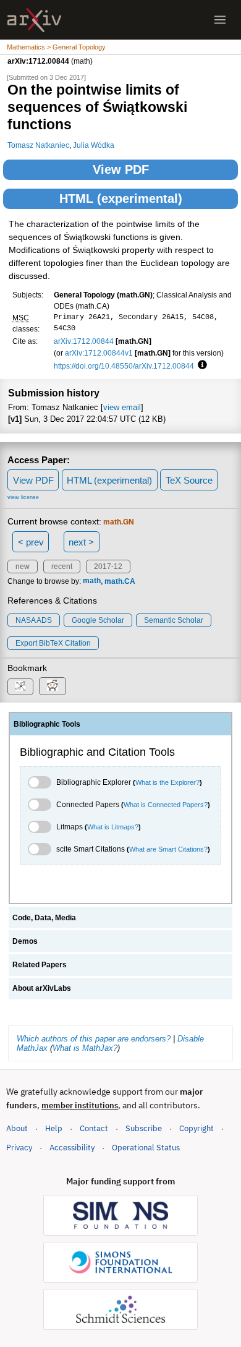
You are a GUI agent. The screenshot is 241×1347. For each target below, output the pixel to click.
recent (61, 566)
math (92, 581)
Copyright (196, 1128)
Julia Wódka (93, 145)
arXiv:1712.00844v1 (99, 353)
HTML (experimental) (120, 198)
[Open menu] (220, 19)
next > (81, 542)
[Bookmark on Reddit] (52, 686)
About (17, 1128)
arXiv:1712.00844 (84, 341)
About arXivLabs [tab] (41, 988)
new (22, 566)
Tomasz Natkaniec (38, 145)
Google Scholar (98, 620)
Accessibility (72, 1147)
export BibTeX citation (53, 643)
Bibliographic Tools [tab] (47, 724)
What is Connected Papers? (166, 804)
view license (23, 497)
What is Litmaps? (112, 827)
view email (122, 407)
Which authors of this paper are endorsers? (94, 1038)
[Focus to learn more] (200, 365)
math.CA (119, 581)
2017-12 (108, 566)
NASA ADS (33, 620)
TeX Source (189, 480)
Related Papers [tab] (39, 965)
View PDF (121, 169)
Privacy (19, 1147)
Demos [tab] (25, 941)
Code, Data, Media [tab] (44, 918)
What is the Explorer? (167, 782)
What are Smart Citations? (168, 849)
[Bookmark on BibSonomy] (20, 686)
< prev (31, 542)
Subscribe (143, 1128)
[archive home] (34, 20)
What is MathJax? (85, 1048)
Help (53, 1128)
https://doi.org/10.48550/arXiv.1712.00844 (124, 366)
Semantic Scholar (173, 620)
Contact (94, 1128)
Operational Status (146, 1147)
